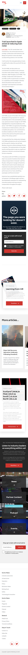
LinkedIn (4, 636)
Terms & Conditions (7, 624)
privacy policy (18, 247)
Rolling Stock (5, 589)
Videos (3, 612)
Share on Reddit (24, 196)
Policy (3, 584)
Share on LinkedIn (9, 196)
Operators (4, 581)
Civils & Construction (7, 576)
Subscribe (4, 633)
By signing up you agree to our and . (15, 246)
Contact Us (5, 631)
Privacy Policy (5, 621)
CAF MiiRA (4, 50)
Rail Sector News (6, 587)
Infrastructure (5, 579)
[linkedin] (12, 644)
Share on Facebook (19, 196)
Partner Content (6, 607)
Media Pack (5, 619)
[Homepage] (4, 3)
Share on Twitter (14, 196)
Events (3, 601)
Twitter (4, 639)
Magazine (4, 604)
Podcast (4, 609)
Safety (3, 592)
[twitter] (17, 644)
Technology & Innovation (8, 595)
